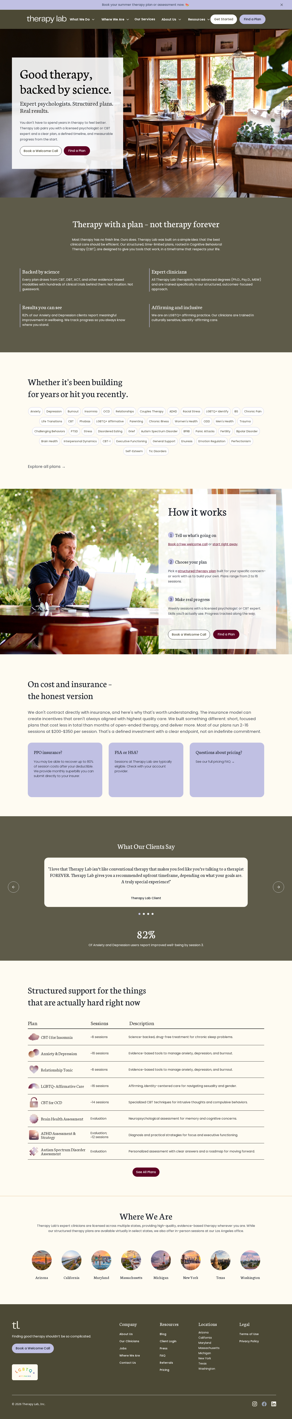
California (205, 1338)
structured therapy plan (197, 571)
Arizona (203, 1332)
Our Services (144, 19)
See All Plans (146, 1172)
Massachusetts (208, 1348)
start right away (225, 544)
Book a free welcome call (188, 544)
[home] (47, 19)
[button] (82, 19)
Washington (206, 1369)
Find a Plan (76, 150)
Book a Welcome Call (41, 151)
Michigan (204, 1353)
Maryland (204, 1343)
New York (204, 1358)
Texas (202, 1363)
